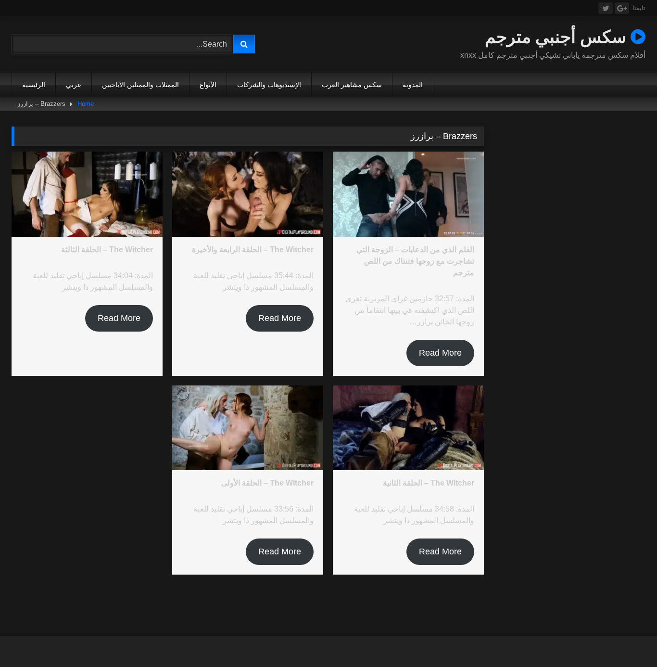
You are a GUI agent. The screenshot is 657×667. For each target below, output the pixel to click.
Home (85, 103)
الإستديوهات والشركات (269, 85)
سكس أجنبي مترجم (558, 36)
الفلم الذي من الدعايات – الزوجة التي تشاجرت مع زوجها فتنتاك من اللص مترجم (415, 261)
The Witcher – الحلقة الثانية (428, 483)
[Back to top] (627, 638)
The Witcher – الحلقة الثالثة (107, 249)
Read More (440, 353)
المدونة (413, 85)
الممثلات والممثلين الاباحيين (140, 85)
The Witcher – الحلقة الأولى (267, 483)
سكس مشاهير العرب (352, 85)
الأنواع (208, 85)
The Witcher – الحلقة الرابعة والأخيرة (253, 249)
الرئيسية (33, 85)
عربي (73, 85)
